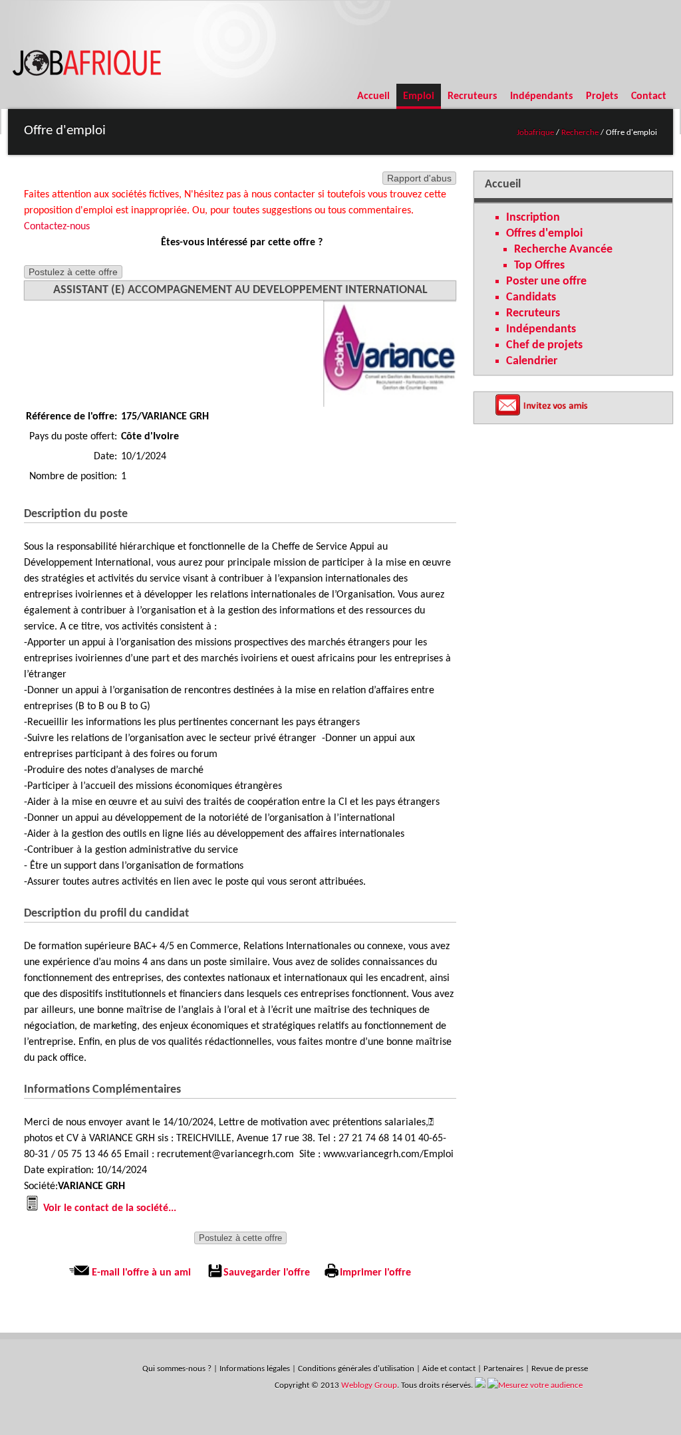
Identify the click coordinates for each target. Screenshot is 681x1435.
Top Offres (539, 265)
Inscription (533, 217)
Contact (648, 96)
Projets (602, 96)
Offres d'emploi (544, 233)
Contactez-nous (57, 226)
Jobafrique (535, 132)
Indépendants (541, 96)
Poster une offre (546, 281)
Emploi (418, 96)
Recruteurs (472, 96)
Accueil (373, 96)
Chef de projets (544, 345)
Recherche (579, 132)
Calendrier (531, 361)
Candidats (531, 297)
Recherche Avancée (563, 249)
